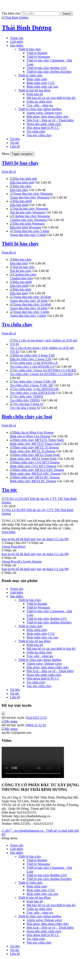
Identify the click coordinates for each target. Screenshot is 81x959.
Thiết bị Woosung (38, 56)
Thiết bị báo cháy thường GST (47, 68)
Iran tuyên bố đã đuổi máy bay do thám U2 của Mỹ (35, 539)
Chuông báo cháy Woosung (28, 220)
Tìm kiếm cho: (11, 13)
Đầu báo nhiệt (19, 205)
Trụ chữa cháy (36, 131)
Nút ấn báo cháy (21, 270)
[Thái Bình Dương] (15, 17)
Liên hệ (15, 146)
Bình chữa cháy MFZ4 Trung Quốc (33, 458)
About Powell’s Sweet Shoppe (22, 561)
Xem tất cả (9, 171)
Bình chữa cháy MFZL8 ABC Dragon (35, 473)
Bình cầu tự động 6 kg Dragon (30, 436)
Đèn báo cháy (19, 190)
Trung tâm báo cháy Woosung (29, 197)
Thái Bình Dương (27, 27)
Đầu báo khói (19, 293)
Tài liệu (15, 139)
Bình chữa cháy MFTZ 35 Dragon (32, 451)
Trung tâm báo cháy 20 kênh (29, 300)
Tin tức (14, 142)
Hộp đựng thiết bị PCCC (43, 127)
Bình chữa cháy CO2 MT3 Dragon (33, 466)
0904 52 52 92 (36, 725)
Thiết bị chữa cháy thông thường (39, 109)
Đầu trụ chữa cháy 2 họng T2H (30, 359)
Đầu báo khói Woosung (25, 227)
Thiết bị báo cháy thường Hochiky (49, 71)
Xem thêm (8, 532)
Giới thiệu (16, 41)
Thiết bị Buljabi (37, 53)
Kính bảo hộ (35, 94)
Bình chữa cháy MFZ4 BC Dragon (33, 481)
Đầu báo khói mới (22, 182)
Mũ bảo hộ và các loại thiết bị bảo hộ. (51, 98)
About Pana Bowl (13, 546)
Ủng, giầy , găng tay (40, 105)
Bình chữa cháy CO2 (41, 83)
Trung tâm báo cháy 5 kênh (28, 235)
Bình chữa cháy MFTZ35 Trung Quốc (35, 443)
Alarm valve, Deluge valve (44, 113)
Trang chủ (16, 38)
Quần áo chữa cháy (39, 101)
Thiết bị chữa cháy (30, 75)
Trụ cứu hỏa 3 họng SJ (25, 407)
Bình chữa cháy (37, 79)
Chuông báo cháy (21, 278)
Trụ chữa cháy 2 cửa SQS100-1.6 (32, 366)
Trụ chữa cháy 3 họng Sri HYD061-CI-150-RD (41, 374)
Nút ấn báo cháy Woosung (27, 212)
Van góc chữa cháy (39, 135)
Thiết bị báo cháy (29, 49)
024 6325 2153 (37, 717)
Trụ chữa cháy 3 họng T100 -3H (31, 385)
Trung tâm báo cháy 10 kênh (29, 308)
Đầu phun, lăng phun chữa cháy (48, 116)
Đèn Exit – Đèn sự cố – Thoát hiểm (50, 120)
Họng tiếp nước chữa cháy (44, 124)
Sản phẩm (16, 45)
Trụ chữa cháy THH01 (25, 400)
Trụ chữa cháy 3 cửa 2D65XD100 (32, 392)
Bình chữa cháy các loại (42, 86)
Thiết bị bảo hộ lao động (34, 90)
